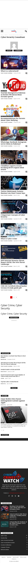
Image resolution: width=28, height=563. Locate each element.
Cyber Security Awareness (7, 116)
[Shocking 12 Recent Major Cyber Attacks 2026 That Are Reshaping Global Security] (5, 508)
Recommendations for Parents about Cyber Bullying (13, 119)
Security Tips (4, 538)
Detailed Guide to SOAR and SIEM (10, 369)
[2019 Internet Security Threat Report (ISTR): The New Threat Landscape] (14, 252)
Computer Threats (5, 547)
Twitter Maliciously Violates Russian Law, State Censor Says (13, 192)
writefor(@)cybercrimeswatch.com (16, 493)
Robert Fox (3, 383)
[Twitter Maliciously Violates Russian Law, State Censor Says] (14, 183)
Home (2, 34)
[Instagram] (12, 496)
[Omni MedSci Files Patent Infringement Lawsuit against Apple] (14, 414)
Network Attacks (5, 549)
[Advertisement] (14, 14)
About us (3, 557)
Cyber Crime (3, 68)
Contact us (14, 559)
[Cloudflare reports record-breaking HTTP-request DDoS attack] (14, 157)
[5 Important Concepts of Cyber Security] (14, 206)
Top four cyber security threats (9, 381)
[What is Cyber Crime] (14, 230)
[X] (15, 496)
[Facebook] (9, 496)
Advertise (9, 557)
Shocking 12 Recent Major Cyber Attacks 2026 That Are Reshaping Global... (18, 508)
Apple (2, 422)
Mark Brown (3, 359)
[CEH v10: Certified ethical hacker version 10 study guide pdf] (14, 278)
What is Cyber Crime (9, 239)
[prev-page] (1, 430)
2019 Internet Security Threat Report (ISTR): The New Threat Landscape (13, 262)
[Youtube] (18, 496)
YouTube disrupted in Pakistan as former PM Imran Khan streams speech (13, 95)
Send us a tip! (15, 557)
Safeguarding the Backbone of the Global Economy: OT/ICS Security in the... (18, 523)
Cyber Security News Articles (7, 189)
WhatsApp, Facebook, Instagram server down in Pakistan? (13, 143)
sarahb (2, 378)
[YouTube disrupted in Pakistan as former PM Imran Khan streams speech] (14, 84)
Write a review (23, 557)
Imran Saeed (3, 371)
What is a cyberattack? (10, 71)
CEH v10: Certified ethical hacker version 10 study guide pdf (14, 287)
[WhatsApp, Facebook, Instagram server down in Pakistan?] (14, 134)
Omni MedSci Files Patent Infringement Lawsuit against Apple (13, 401)
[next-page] (3, 430)
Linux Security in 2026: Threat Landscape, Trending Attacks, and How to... (18, 515)
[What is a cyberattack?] (14, 63)
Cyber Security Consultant (6, 73)
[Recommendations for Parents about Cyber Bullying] (14, 110)
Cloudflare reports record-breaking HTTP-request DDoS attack (12, 167)
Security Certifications (6, 283)
